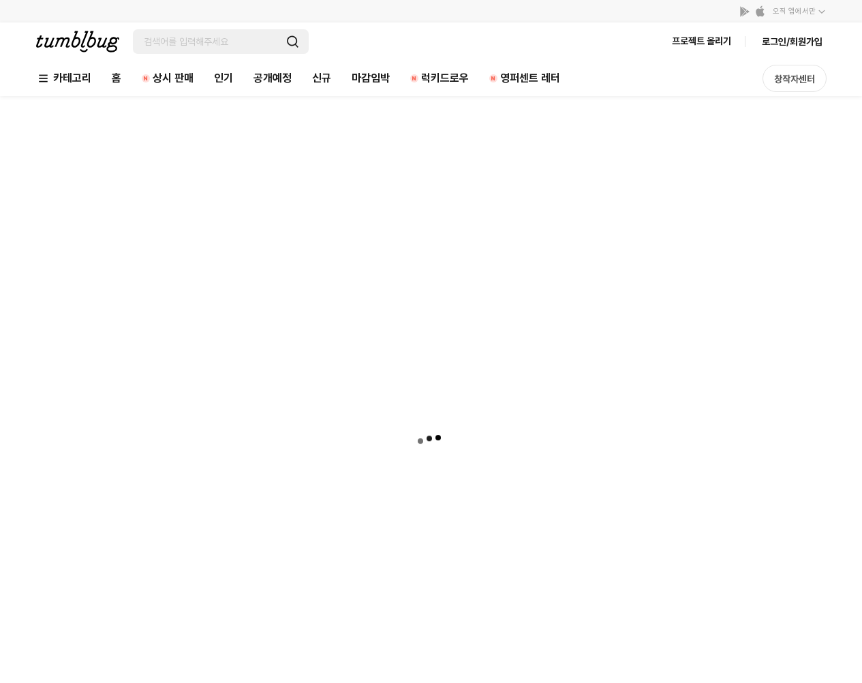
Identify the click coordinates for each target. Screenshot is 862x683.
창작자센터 (794, 79)
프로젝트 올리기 (701, 40)
